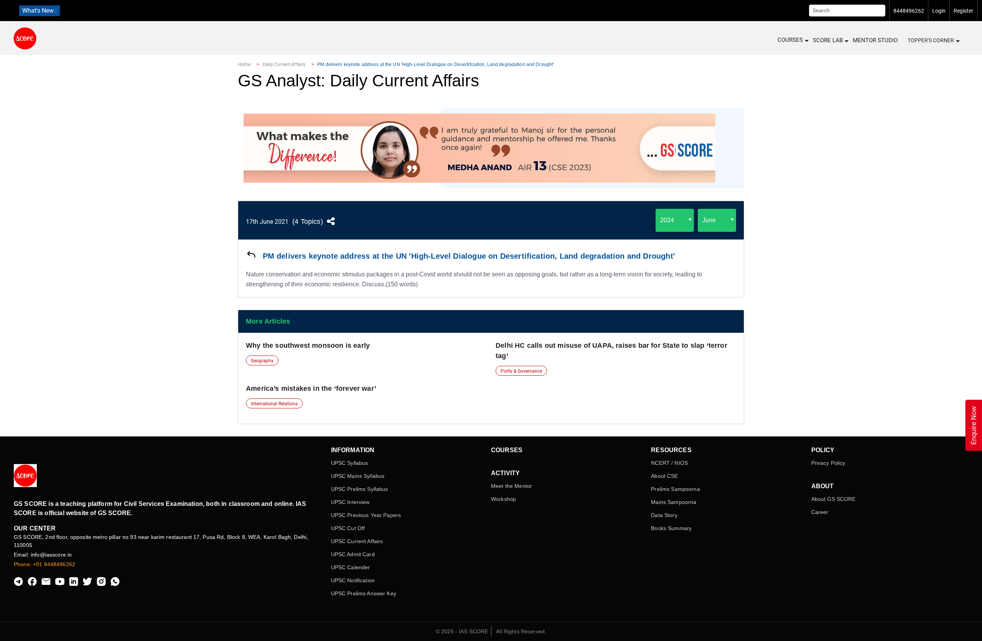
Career (820, 512)
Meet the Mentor (511, 486)
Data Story (664, 515)
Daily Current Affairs (284, 64)
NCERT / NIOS (669, 463)
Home (244, 64)
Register (963, 11)
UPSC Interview (350, 502)
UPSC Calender (350, 567)
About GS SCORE (833, 499)
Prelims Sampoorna (675, 489)
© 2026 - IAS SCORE (462, 631)
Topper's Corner (931, 40)
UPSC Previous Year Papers (366, 515)
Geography (262, 360)
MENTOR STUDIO (875, 40)
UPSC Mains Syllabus (358, 476)
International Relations (274, 403)
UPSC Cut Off (348, 528)
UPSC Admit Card (353, 554)
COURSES (790, 39)
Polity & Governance (521, 371)
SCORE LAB (828, 40)
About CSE (664, 476)
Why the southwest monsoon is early (308, 345)
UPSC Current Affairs (357, 541)
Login (939, 11)
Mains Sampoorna (673, 502)
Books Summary (671, 528)
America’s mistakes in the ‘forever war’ (311, 388)
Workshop (503, 499)
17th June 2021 (267, 221)
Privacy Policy (828, 463)
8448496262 (908, 11)
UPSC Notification (353, 580)
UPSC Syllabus (349, 463)
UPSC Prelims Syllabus (359, 489)
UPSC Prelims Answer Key (363, 593)
